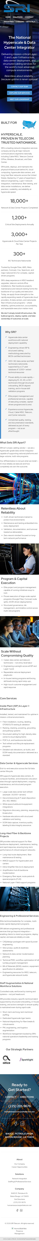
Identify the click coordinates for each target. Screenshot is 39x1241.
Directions (27, 1097)
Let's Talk (30, 22)
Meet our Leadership (19, 99)
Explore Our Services (19, 93)
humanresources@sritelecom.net (19, 1111)
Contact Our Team (19, 87)
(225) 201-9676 (19, 1106)
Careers (20, 22)
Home (8, 17)
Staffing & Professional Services (19, 1182)
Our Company (19, 1164)
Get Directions (19, 1199)
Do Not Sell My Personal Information (26, 1239)
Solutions (18, 17)
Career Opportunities (19, 1167)
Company (29, 17)
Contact (10, 1097)
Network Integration (19, 1179)
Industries (9, 22)
